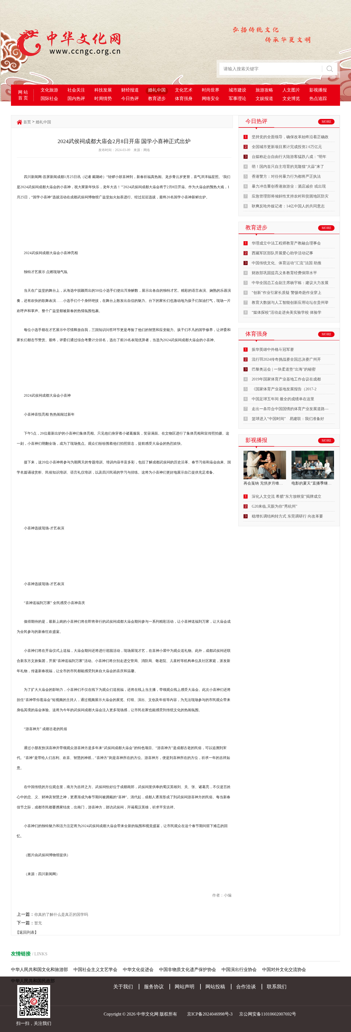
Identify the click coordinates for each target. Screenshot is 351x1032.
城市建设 (237, 90)
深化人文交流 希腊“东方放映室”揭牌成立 (286, 496)
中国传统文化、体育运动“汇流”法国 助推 (286, 263)
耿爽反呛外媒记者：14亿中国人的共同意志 (288, 206)
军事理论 (237, 98)
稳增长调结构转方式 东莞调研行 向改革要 (287, 516)
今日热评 (130, 98)
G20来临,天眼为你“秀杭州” (274, 506)
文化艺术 (184, 90)
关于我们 (123, 986)
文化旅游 (49, 90)
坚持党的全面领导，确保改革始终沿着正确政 (290, 137)
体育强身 (184, 98)
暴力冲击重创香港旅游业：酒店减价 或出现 (289, 186)
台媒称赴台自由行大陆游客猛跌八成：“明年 (289, 157)
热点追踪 (318, 98)
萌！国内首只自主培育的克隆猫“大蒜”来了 (288, 167)
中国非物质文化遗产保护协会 (187, 969)
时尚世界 (210, 90)
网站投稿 (215, 986)
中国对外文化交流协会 (284, 969)
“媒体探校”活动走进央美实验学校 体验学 (286, 312)
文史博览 (291, 98)
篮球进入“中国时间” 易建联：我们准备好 (288, 419)
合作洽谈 (246, 986)
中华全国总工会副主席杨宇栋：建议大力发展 (290, 283)
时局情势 (103, 98)
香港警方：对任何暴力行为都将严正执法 (286, 176)
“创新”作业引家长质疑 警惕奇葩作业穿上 (286, 293)
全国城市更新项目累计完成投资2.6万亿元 (287, 147)
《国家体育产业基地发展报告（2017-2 (284, 389)
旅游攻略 (264, 90)
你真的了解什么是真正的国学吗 (61, 915)
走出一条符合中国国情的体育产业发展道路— (290, 409)
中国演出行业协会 (239, 969)
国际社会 (49, 98)
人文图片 (291, 90)
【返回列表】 (26, 932)
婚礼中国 (157, 90)
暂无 (38, 923)
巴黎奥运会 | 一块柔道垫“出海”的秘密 (284, 369)
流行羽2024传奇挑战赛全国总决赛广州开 (286, 359)
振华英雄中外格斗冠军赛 (273, 349)
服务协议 (154, 986)
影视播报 (318, 90)
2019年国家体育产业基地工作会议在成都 (286, 379)
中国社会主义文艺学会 (95, 969)
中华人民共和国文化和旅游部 (39, 969)
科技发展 (103, 90)
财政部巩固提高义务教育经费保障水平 (284, 273)
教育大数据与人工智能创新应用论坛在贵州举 (290, 303)
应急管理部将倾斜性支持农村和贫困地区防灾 (290, 196)
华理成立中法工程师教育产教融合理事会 (286, 243)
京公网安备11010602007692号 (267, 1014)
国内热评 (76, 98)
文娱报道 (264, 98)
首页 (27, 122)
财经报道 (130, 90)
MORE (326, 122)
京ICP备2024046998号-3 (210, 1014)
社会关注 (76, 90)
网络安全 (210, 98)
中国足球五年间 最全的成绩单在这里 (283, 399)
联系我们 (277, 986)
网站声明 (184, 986)
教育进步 (157, 98)
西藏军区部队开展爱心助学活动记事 (282, 253)
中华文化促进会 (138, 969)
